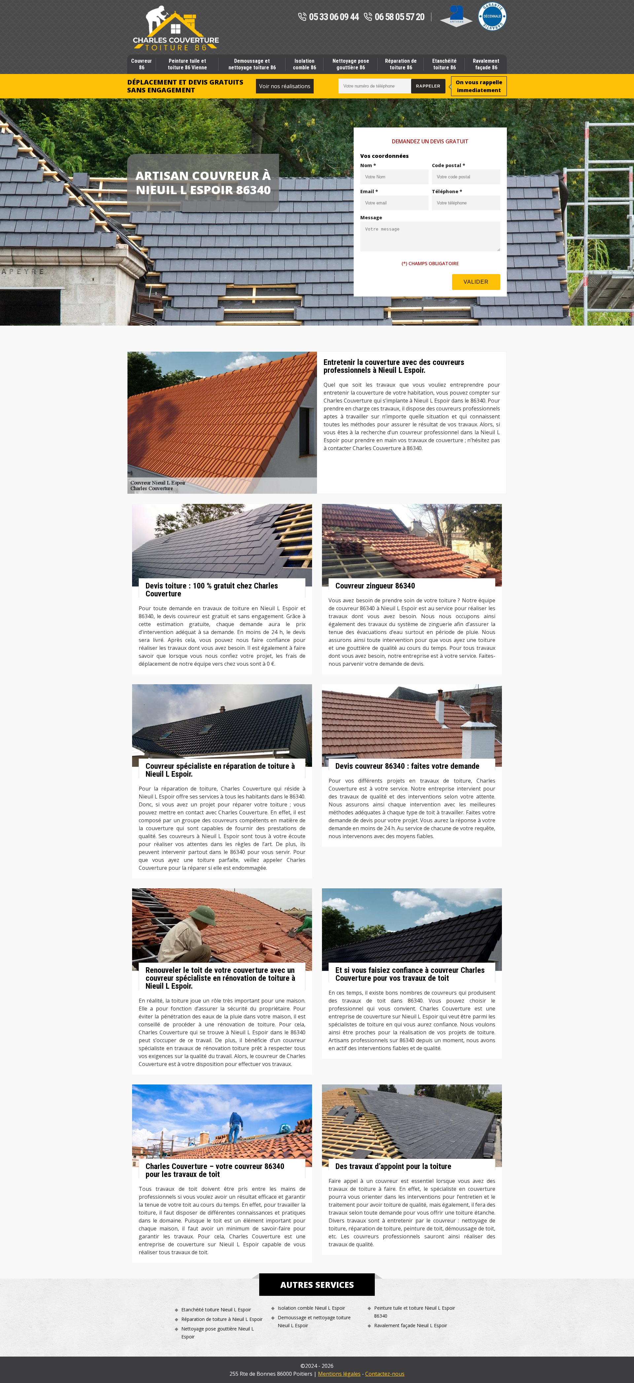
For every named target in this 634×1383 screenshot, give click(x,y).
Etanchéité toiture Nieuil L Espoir (216, 1309)
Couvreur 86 (141, 64)
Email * (369, 191)
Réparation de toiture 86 (401, 64)
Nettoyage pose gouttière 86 (351, 64)
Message (371, 217)
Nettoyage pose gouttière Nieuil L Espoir (217, 1333)
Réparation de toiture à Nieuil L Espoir (222, 1319)
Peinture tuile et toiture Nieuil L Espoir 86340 (414, 1312)
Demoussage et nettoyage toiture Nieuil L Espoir (314, 1321)
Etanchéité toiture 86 (444, 64)
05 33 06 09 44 (334, 17)
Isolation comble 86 (304, 64)
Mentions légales (339, 1373)
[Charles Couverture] (176, 28)
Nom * (368, 165)
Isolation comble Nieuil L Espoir (311, 1308)
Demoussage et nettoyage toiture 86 (252, 64)
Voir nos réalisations (284, 86)
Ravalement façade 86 (486, 64)
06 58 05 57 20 (399, 17)
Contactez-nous (385, 1373)
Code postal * (448, 165)
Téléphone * (447, 191)
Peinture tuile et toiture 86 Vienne (187, 64)
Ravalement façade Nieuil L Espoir (410, 1325)
